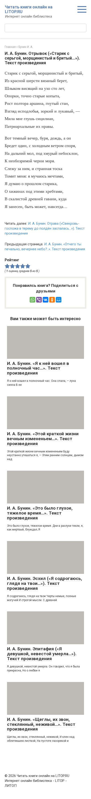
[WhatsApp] (32, 300)
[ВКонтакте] (45, 300)
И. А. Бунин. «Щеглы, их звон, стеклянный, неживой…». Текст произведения (41, 724)
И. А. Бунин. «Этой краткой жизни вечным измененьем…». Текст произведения (43, 438)
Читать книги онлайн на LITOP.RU (28, 9)
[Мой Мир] (58, 300)
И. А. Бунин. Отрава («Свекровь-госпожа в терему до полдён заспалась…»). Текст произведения (45, 228)
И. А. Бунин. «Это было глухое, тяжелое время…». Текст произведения (40, 513)
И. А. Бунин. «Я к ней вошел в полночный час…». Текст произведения (38, 368)
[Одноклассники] (52, 300)
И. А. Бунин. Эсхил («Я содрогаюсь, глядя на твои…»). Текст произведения (44, 583)
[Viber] (39, 300)
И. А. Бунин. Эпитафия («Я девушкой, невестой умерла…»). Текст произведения (42, 653)
